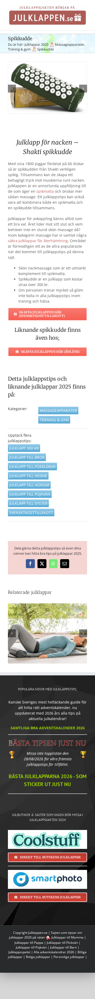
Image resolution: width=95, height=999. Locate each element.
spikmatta (45, 191)
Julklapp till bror (27, 457)
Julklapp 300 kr (24, 448)
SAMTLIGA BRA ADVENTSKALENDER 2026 (48, 727)
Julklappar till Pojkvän (31, 947)
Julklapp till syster (28, 503)
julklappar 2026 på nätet (27, 937)
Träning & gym (54, 419)
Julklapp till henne (28, 475)
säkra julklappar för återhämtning (38, 240)
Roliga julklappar (38, 957)
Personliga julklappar (69, 957)
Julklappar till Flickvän (62, 942)
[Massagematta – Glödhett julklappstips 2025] (47, 633)
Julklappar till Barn (63, 947)
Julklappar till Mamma (67, 937)
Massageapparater (58, 410)
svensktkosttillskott (31, 512)
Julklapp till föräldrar (32, 466)
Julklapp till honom (29, 484)
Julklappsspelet (19, 952)
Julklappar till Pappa (29, 942)
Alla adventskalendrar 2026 (54, 952)
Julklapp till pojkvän (29, 494)
